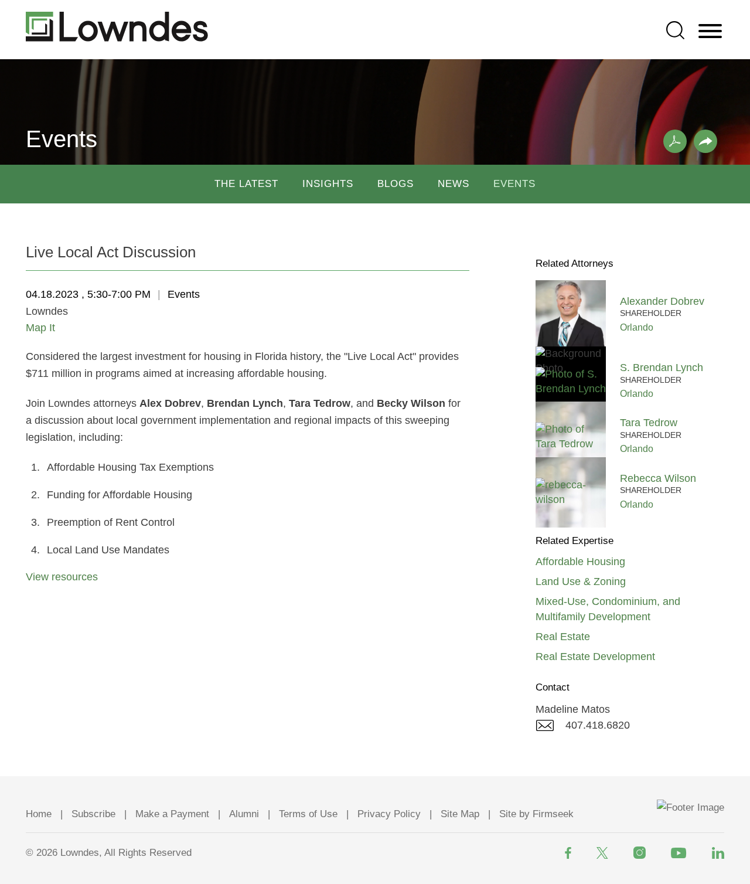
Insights (327, 183)
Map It (40, 328)
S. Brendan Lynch (661, 367)
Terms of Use (308, 814)
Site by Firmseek (536, 814)
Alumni (244, 814)
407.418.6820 (597, 725)
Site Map (460, 814)
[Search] (675, 30)
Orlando (636, 327)
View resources (62, 577)
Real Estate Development (595, 656)
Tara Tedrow (648, 423)
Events (514, 183)
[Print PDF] (675, 141)
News (453, 183)
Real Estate (563, 636)
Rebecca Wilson (658, 478)
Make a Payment (172, 814)
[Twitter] (602, 853)
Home (39, 814)
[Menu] (710, 31)
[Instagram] (639, 852)
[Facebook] (568, 853)
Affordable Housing (580, 561)
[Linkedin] (718, 853)
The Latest (246, 183)
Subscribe (93, 814)
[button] (705, 141)
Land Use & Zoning (581, 581)
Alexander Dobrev (662, 301)
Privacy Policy (389, 814)
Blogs (395, 183)
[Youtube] (679, 853)
